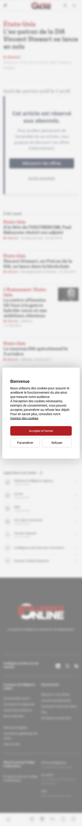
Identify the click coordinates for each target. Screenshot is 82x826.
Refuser (56, 442)
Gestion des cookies (24, 418)
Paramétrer (25, 442)
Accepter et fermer (41, 430)
